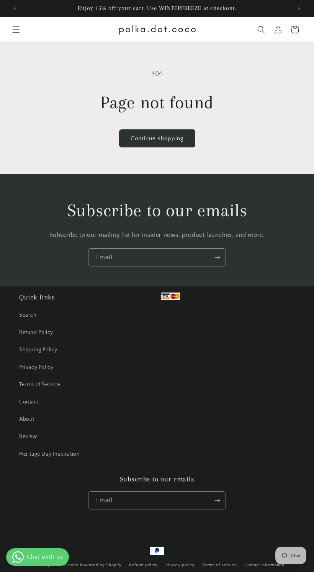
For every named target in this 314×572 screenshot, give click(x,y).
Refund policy (143, 565)
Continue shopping (157, 138)
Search (28, 315)
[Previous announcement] (15, 8)
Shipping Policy (38, 350)
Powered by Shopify (101, 565)
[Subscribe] (217, 257)
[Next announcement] (299, 8)
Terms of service (219, 565)
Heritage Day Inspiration (49, 454)
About (26, 419)
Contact (29, 402)
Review (28, 436)
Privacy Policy (36, 367)
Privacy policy (180, 565)
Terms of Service (40, 385)
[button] (16, 29)
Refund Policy (36, 332)
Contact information (264, 565)
